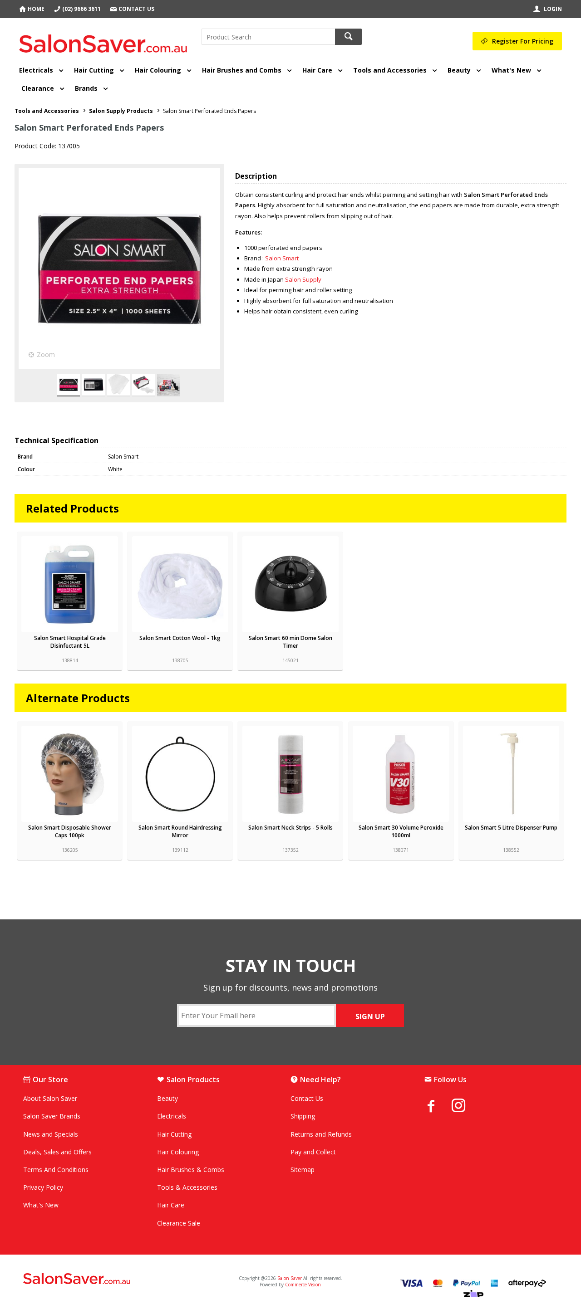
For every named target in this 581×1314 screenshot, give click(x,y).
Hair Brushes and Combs (241, 70)
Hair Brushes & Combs (190, 1169)
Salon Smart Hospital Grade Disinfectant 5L (70, 642)
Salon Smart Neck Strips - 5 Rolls (290, 827)
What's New (511, 70)
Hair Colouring (158, 70)
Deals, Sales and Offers (57, 1152)
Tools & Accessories (187, 1187)
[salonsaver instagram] (465, 1106)
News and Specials (50, 1134)
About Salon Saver (50, 1098)
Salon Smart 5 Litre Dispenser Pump (511, 827)
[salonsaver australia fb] (438, 1106)
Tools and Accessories (390, 70)
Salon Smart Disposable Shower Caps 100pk (69, 831)
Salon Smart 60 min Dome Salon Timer (290, 642)
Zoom (46, 354)
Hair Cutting (94, 70)
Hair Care (317, 70)
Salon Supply (303, 279)
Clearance (37, 88)
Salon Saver (289, 1278)
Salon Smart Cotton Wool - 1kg (180, 638)
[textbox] (268, 37)
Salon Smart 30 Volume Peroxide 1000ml (401, 831)
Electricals (36, 70)
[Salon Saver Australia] (111, 1279)
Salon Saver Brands (51, 1116)
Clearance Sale (178, 1223)
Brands (86, 88)
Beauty (459, 70)
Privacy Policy (43, 1187)
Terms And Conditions (56, 1169)
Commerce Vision (303, 1284)
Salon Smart (282, 258)
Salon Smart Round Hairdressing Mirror (180, 831)
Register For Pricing (522, 41)
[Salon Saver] (105, 40)
